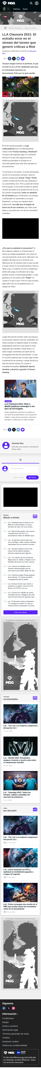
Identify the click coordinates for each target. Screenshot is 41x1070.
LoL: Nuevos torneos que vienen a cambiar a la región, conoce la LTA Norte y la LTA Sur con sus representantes (20, 586)
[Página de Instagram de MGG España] (13, 1008)
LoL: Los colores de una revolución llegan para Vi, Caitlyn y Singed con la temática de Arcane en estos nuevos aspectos (21, 560)
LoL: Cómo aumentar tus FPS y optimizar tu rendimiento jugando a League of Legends (18, 872)
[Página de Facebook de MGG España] (3, 1008)
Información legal (10, 1030)
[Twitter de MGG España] (8, 1008)
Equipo (5, 1022)
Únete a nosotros (10, 1026)
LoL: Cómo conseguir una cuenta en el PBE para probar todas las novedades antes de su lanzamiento (20, 906)
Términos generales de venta (15, 1034)
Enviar (33, 477)
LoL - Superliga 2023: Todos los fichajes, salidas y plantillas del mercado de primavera (17, 795)
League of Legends (30, 28)
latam (8, 401)
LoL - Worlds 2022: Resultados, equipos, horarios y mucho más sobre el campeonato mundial (19, 760)
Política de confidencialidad (14, 1045)
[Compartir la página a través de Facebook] (9, 58)
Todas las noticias (20, 612)
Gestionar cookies (10, 1041)
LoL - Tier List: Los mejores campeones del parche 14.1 (20, 727)
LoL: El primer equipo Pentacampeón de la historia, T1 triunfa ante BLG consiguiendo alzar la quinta (21, 577)
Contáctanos (8, 1018)
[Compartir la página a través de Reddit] (18, 58)
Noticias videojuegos (15, 28)
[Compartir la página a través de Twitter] (14, 58)
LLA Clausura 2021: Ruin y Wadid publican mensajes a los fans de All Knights (20, 406)
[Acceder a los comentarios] (23, 58)
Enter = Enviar (19, 477)
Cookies (6, 1038)
